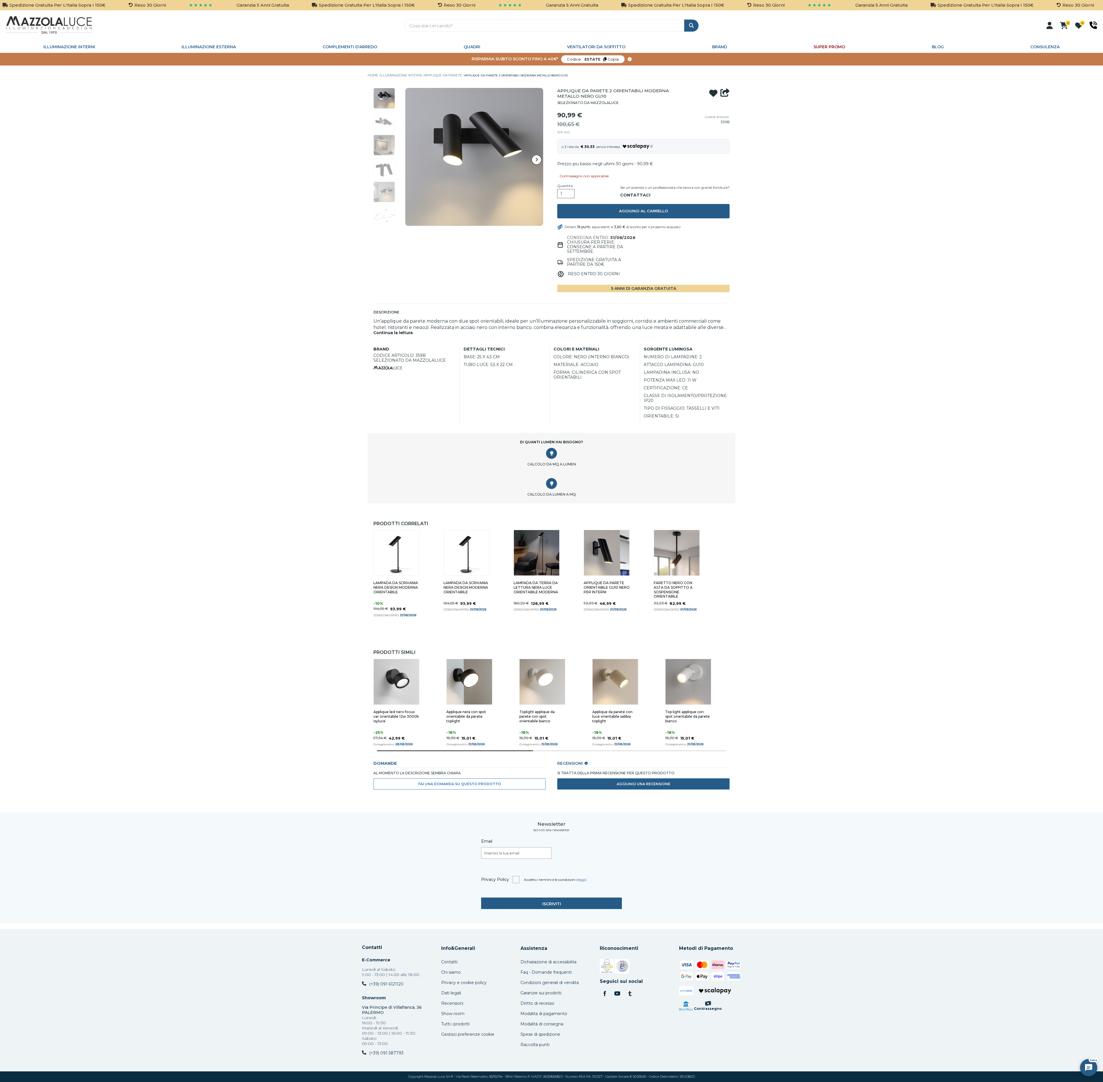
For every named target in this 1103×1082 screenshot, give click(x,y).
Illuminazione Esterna (209, 46)
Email (486, 841)
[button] (1049, 25)
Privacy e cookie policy (464, 982)
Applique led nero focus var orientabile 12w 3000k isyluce (396, 716)
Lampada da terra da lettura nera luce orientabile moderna (536, 587)
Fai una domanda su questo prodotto (459, 784)
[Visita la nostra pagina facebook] (605, 994)
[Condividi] (725, 93)
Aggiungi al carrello (643, 211)
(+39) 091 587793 (386, 1053)
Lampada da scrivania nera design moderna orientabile (395, 587)
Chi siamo (451, 972)
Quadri (472, 46)
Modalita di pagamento (543, 1013)
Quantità (565, 186)
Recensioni (452, 1003)
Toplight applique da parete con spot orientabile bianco (537, 716)
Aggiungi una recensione (643, 784)
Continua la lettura (393, 332)
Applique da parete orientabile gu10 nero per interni (607, 587)
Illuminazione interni (69, 46)
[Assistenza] (1093, 25)
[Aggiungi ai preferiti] (713, 93)
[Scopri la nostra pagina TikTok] (630, 994)
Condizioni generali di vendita (549, 982)
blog (938, 46)
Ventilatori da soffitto (596, 46)
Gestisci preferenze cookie (467, 1034)
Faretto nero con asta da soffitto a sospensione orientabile (673, 590)
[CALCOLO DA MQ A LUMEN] (551, 453)
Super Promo (829, 46)
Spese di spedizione (540, 1034)
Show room (452, 1013)
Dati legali (451, 993)
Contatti (372, 947)
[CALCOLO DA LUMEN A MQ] (551, 483)
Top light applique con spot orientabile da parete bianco (687, 716)
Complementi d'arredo (350, 46)
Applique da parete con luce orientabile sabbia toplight (612, 716)
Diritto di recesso (537, 1003)
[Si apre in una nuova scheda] (607, 967)
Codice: (593, 59)
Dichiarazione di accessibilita (548, 961)
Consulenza (1045, 46)
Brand (719, 46)
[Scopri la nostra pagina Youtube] (617, 994)
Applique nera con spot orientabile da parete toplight (466, 716)
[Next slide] (536, 160)
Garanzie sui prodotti (541, 993)
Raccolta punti (534, 1044)
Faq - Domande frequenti (546, 972)
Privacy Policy (495, 879)
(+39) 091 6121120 (386, 984)
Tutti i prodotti (455, 1024)
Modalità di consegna (541, 1024)
